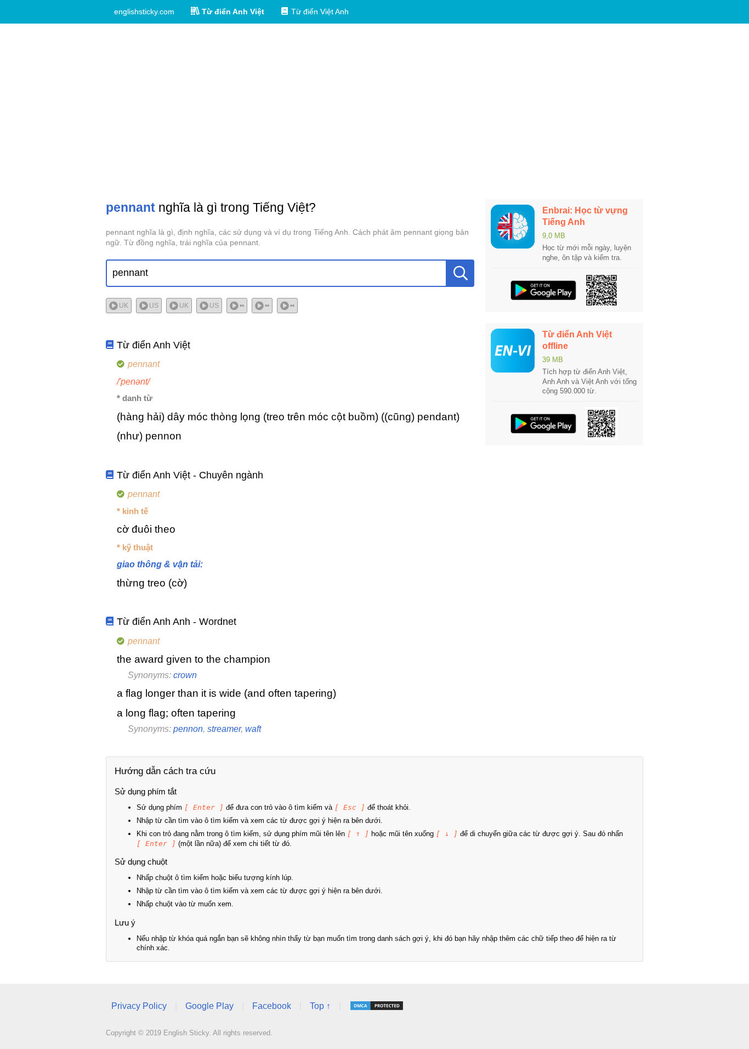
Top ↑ (320, 1006)
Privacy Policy (139, 1006)
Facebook (271, 1006)
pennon (188, 729)
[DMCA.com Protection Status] (377, 1006)
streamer (224, 729)
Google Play (209, 1006)
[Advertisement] (374, 111)
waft (253, 729)
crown (185, 675)
